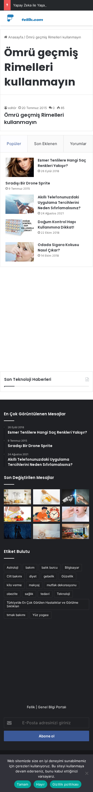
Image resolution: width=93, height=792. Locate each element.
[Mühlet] (24, 18)
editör (12, 108)
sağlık (29, 594)
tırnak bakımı (16, 615)
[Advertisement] (46, 317)
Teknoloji (63, 594)
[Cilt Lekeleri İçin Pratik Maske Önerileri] (46, 496)
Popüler (14, 143)
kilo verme (14, 585)
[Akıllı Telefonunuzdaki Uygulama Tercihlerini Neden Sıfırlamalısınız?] (19, 204)
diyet (32, 576)
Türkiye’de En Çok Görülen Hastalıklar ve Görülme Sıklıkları (42, 604)
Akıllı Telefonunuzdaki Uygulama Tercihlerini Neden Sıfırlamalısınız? (59, 202)
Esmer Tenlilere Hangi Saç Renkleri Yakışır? (62, 163)
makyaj (34, 585)
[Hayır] (86, 773)
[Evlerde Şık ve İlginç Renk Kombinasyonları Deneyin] (75, 531)
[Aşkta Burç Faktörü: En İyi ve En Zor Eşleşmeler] (17, 531)
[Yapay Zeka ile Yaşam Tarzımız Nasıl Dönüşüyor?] (75, 496)
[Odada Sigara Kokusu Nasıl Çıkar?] (19, 252)
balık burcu (50, 567)
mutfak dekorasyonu (61, 585)
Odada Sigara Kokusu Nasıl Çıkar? (58, 247)
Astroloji (12, 567)
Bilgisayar (72, 567)
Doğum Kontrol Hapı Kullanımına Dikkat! (57, 224)
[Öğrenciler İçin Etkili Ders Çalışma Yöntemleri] (46, 514)
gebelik (49, 576)
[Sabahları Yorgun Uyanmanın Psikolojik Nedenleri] (46, 531)
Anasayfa (15, 37)
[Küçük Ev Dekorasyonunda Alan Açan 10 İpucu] (17, 496)
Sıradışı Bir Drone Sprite (27, 183)
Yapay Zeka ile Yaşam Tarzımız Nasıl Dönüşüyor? (52, 5)
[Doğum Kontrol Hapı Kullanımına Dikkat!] (19, 229)
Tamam (22, 784)
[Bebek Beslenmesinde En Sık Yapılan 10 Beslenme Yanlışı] (75, 514)
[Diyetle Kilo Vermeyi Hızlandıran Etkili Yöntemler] (17, 514)
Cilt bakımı (14, 576)
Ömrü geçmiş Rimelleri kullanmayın (34, 118)
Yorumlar (78, 143)
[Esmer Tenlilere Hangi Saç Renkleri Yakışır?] (19, 167)
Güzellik (67, 576)
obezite (12, 594)
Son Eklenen (45, 143)
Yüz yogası (41, 615)
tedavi (45, 594)
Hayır (40, 784)
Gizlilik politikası (65, 784)
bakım (30, 567)
